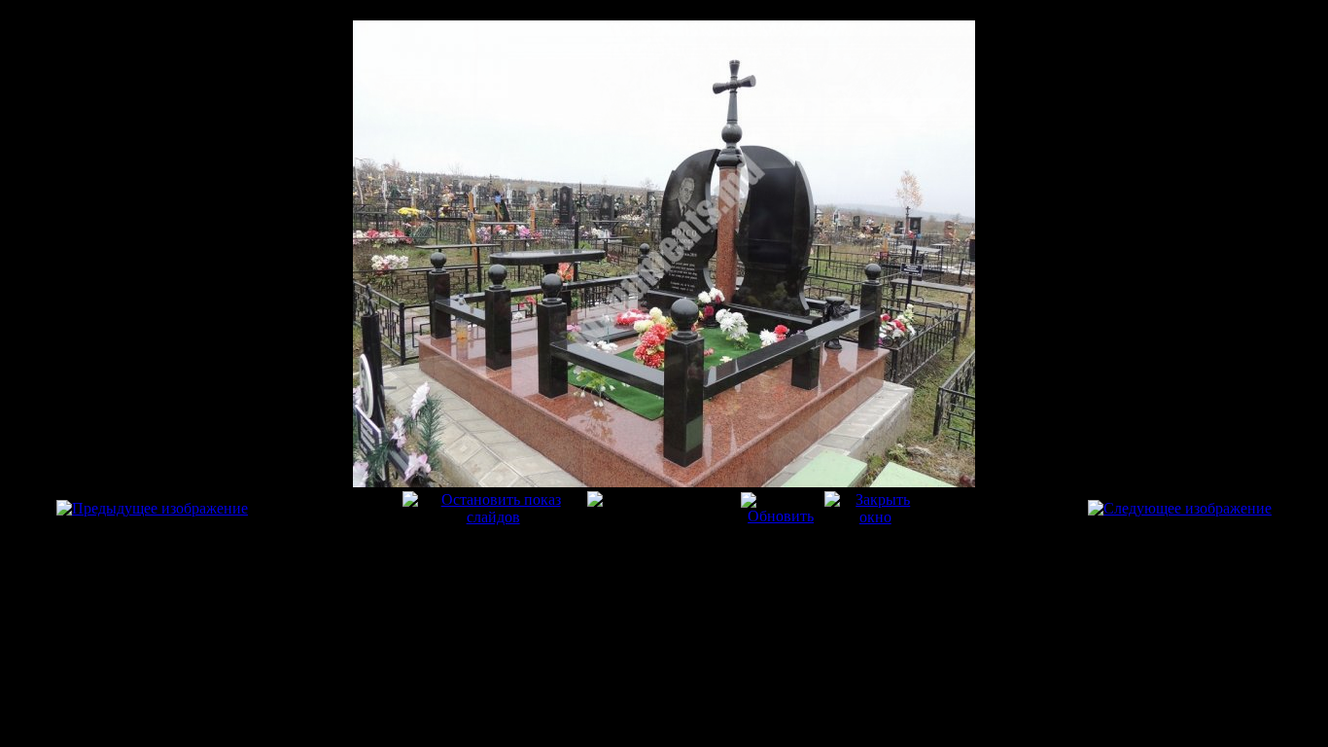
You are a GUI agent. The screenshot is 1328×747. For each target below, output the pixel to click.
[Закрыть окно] (875, 517)
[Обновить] (781, 516)
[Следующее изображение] (1180, 508)
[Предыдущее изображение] (152, 508)
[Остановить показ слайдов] (493, 517)
